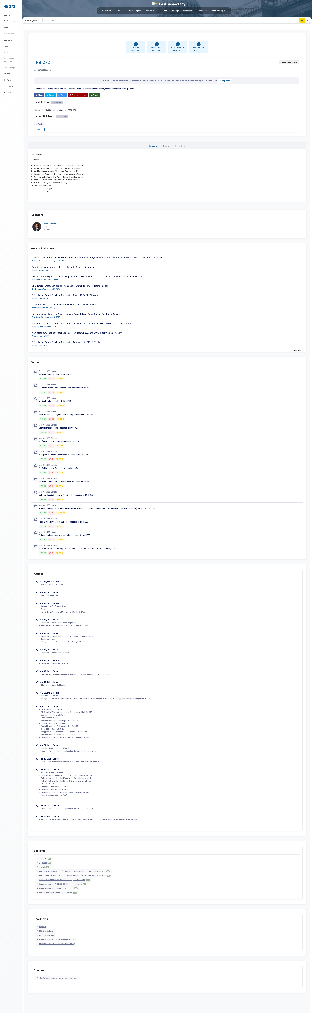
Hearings (175, 11)
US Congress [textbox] (31, 20)
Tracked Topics (134, 11)
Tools (119, 11)
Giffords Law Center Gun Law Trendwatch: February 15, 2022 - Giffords (66, 342)
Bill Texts (7, 80)
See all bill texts (61, 116)
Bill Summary (9, 21)
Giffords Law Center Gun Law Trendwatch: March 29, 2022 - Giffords (65, 295)
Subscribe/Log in (217, 11)
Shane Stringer (49, 224)
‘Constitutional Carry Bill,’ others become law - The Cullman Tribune (64, 304)
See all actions (57, 102)
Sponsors (8, 40)
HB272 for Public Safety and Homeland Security (57, 939)
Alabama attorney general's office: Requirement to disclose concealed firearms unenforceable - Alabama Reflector (87, 276)
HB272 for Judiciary (46, 931)
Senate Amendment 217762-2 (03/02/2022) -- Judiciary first (64, 880)
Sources (7, 93)
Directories (106, 11)
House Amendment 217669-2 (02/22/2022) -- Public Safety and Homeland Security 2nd (74, 875)
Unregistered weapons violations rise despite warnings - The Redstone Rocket (70, 286)
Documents (8, 86)
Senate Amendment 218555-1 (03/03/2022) (58, 888)
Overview (7, 15)
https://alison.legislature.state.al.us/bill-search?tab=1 (59, 978)
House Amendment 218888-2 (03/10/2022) (57, 893)
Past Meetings (9, 68)
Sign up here (224, 81)
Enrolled (41, 124)
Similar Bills (9, 34)
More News (298, 350)
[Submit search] (302, 20)
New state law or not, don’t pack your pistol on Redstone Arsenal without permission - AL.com (77, 333)
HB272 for (42, 927)
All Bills (163, 11)
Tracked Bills (150, 11)
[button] (307, 20)
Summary (153, 146)
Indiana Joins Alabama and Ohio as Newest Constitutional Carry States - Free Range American (77, 314)
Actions (7, 74)
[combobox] (33, 20)
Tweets (7, 27)
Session (201, 11)
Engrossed (44, 863)
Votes (6, 52)
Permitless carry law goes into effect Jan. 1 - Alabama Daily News (63, 267)
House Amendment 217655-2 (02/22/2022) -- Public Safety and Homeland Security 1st (74, 871)
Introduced (45, 858)
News (6, 46)
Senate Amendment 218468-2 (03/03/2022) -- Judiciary (62, 884)
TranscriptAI (188, 11)
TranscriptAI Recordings (9, 60)
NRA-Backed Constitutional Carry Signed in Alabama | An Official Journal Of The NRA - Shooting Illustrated (82, 323)
